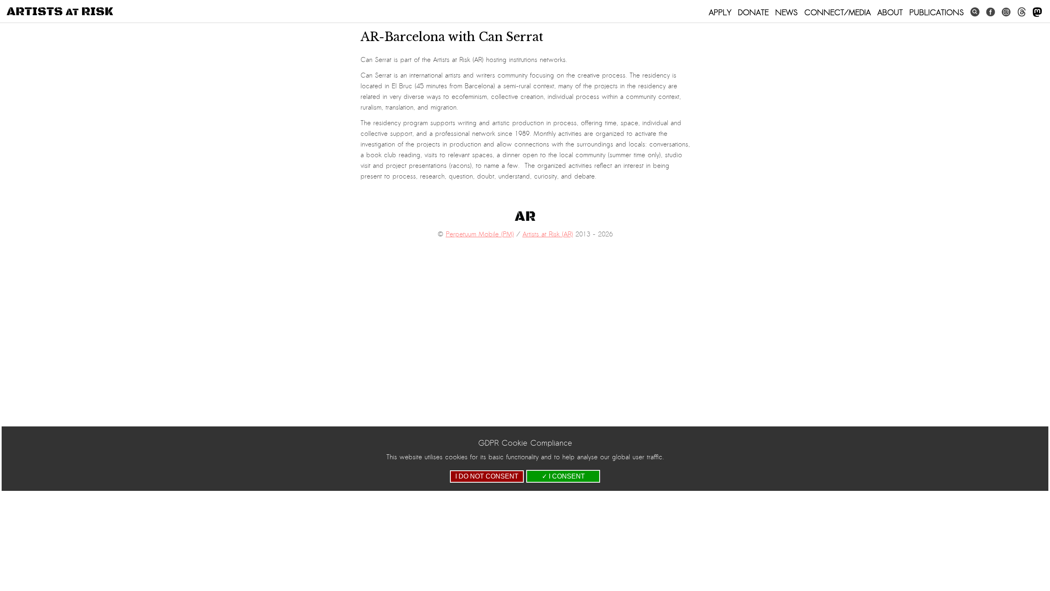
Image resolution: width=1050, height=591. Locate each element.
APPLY (720, 12)
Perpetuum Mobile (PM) (480, 234)
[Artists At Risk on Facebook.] (990, 12)
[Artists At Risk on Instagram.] (1006, 12)
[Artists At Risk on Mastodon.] (1037, 12)
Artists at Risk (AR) (548, 234)
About (890, 12)
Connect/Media (837, 12)
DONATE (753, 12)
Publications (936, 12)
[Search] (975, 12)
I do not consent (486, 476)
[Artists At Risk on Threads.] (1022, 12)
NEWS (786, 12)
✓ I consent (563, 476)
